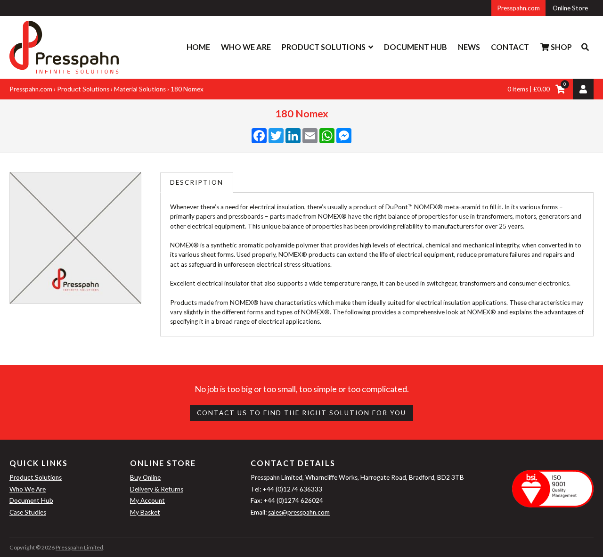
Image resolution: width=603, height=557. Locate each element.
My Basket (145, 512)
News (469, 46)
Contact (510, 46)
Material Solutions (140, 89)
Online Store (570, 8)
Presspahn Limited (79, 547)
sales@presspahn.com (299, 512)
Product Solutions (324, 46)
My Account (147, 500)
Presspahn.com (518, 8)
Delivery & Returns (156, 489)
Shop (560, 46)
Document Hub (415, 46)
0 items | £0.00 (528, 89)
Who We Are (246, 46)
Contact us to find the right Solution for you (301, 413)
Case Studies (27, 512)
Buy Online (145, 477)
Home (198, 46)
